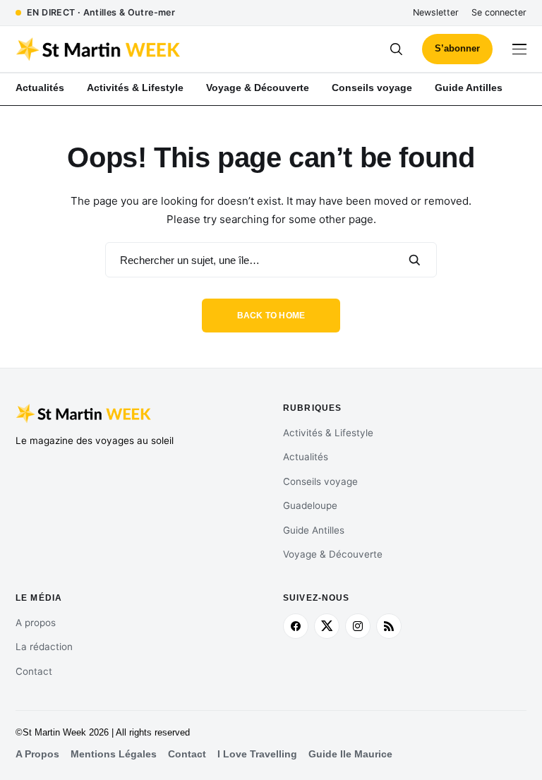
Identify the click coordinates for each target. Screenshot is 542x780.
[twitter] (326, 626)
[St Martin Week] (143, 49)
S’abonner (457, 48)
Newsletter (436, 12)
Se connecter (498, 12)
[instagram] (358, 626)
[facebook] (295, 626)
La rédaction (44, 646)
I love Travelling (257, 754)
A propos (36, 622)
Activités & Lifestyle (328, 432)
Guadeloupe (310, 505)
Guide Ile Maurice (350, 754)
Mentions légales (114, 754)
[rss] (389, 626)
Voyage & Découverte (333, 554)
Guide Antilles (313, 530)
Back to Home (271, 315)
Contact (34, 671)
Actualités (305, 456)
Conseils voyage (320, 481)
